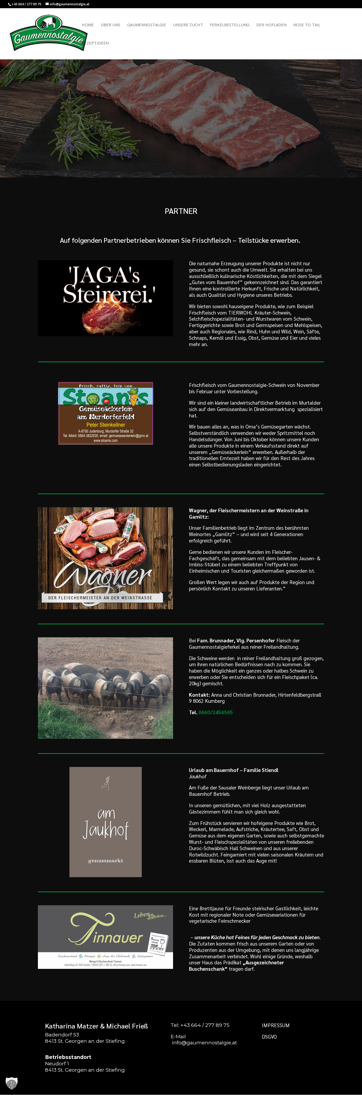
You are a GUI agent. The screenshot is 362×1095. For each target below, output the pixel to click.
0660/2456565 (215, 712)
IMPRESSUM (276, 1025)
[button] (11, 1083)
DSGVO (269, 1036)
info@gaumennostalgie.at (204, 1043)
